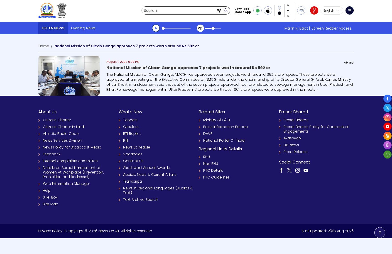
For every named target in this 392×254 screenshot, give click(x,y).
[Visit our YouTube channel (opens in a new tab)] (306, 170)
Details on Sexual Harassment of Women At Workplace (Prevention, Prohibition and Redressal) (73, 172)
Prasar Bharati (296, 120)
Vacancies (132, 154)
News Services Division (62, 140)
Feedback (51, 154)
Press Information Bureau (225, 126)
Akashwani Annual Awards (146, 167)
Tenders (130, 120)
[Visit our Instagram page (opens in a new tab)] (297, 170)
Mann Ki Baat (296, 28)
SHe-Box (50, 197)
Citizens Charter (57, 120)
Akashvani (292, 138)
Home (43, 46)
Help (47, 190)
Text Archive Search (140, 199)
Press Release (296, 151)
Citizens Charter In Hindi (64, 126)
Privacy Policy (50, 231)
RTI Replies (132, 133)
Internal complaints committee (70, 160)
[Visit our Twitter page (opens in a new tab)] (289, 170)
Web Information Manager (66, 183)
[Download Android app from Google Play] (257, 10)
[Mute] (200, 28)
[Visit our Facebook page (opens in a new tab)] (281, 170)
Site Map (50, 204)
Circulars (130, 126)
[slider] (176, 28)
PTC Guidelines (216, 177)
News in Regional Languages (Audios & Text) (158, 190)
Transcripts (133, 181)
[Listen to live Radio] (314, 10)
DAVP (208, 133)
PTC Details (213, 170)
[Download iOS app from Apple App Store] (268, 10)
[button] (219, 10)
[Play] (155, 28)
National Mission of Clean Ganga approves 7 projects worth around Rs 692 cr (188, 67)
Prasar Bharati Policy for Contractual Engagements (316, 129)
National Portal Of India (224, 140)
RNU (206, 156)
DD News (291, 145)
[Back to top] (379, 232)
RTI (125, 140)
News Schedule (136, 147)
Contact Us (133, 160)
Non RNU (210, 163)
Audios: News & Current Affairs (149, 174)
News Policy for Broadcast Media (72, 147)
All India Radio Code (61, 133)
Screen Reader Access (331, 28)
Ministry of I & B (216, 120)
